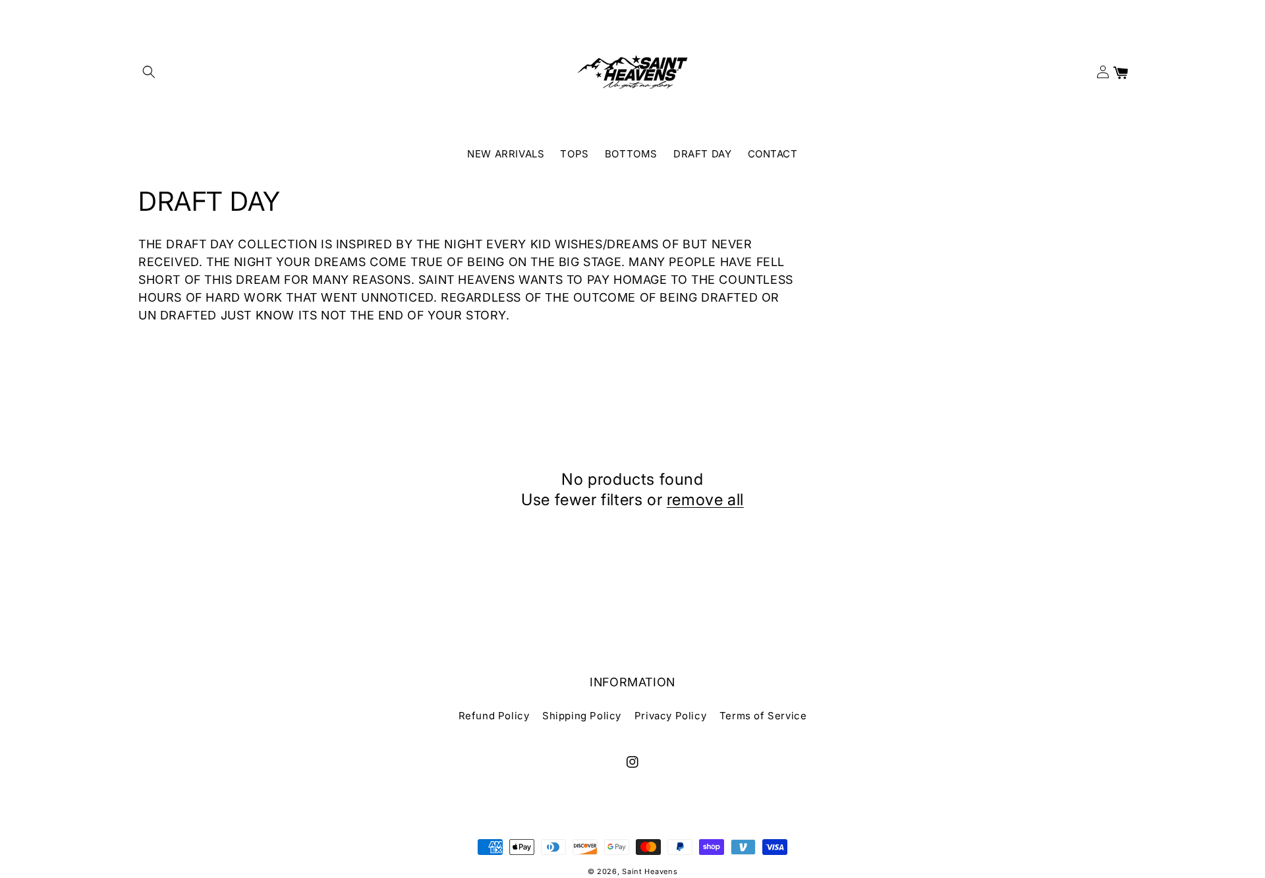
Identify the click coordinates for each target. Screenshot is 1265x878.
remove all (705, 499)
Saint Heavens (649, 871)
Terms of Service (763, 715)
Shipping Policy (581, 715)
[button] (148, 71)
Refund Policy (494, 715)
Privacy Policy (670, 715)
